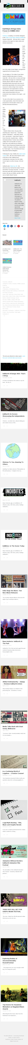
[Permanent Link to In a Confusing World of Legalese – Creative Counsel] (14, 767)
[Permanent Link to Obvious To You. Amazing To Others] (14, 458)
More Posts (17, 218)
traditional (16, 310)
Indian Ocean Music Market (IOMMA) (15, 37)
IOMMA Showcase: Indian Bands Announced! (7, 269)
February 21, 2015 (7, 826)
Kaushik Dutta (9, 301)
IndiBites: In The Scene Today (13, 546)
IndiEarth (18, 180)
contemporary (12, 289)
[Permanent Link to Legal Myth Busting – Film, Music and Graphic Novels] (14, 819)
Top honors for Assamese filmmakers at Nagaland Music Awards (13, 1007)
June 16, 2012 (6, 466)
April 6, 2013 (6, 685)
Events (10, 283)
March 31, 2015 (6, 418)
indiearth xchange (10, 298)
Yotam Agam (17, 312)
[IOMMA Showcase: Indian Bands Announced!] (7, 260)
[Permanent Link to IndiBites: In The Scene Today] (14, 542)
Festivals (14, 283)
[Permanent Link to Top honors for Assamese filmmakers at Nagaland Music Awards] (14, 1001)
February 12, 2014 (7, 645)
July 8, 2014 (5, 547)
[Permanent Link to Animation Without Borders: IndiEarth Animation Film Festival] (14, 857)
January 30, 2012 (7, 1010)
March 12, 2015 (6, 964)
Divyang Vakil (9, 290)
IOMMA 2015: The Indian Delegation (17, 249)
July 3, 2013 (5, 730)
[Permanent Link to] (14, 496)
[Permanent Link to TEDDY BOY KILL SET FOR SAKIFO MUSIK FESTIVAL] (14, 905)
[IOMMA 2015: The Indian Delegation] (17, 242)
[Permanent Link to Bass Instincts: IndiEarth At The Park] (14, 637)
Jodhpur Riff (14, 299)
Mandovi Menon (16, 305)
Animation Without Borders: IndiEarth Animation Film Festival (13, 863)
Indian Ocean (12, 296)
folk (7, 294)
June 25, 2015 (6, 867)
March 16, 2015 (6, 500)
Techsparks (11, 310)
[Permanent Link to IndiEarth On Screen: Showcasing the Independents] (14, 410)
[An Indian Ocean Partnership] (7, 242)
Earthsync (15, 290)
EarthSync (5, 35)
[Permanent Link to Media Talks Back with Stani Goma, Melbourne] (14, 722)
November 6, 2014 (7, 775)
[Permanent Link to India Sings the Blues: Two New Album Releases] (14, 586)
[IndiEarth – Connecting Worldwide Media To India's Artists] (14, 7)
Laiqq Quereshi (13, 303)
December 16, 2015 (7, 377)
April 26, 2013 (6, 913)
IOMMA (19, 283)
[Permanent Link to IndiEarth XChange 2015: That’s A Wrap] (14, 369)
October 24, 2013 (7, 594)
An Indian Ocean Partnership (7, 249)
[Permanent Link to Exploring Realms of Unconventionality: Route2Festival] (14, 954)
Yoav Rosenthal (10, 312)
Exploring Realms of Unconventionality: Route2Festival (10, 961)
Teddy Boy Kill (13, 166)
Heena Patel (17, 294)
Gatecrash (11, 294)
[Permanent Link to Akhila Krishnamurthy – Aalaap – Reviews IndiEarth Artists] (14, 678)
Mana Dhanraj (8, 305)
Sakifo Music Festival (11, 306)
